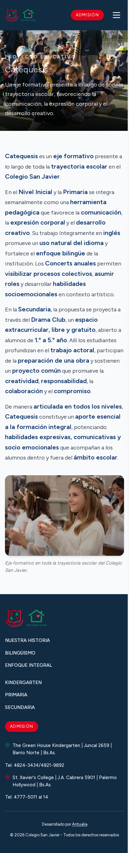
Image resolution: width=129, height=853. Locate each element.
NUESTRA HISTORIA (27, 640)
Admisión (87, 15)
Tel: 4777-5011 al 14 (26, 797)
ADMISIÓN (21, 726)
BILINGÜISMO (20, 653)
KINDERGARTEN (23, 682)
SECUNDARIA (20, 707)
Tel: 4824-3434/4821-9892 (34, 765)
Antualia (79, 824)
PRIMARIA (16, 695)
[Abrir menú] (116, 15)
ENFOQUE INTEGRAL (28, 665)
